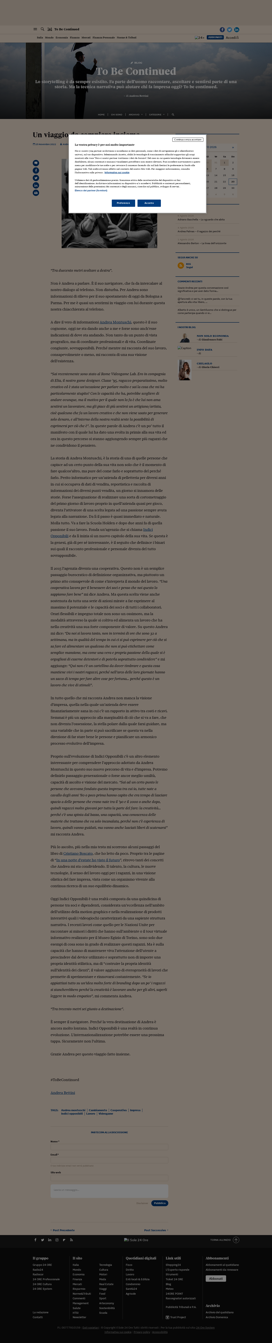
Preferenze (123, 203)
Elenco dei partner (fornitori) (91, 190)
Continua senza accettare (187, 139)
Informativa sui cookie (117, 172)
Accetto (149, 203)
